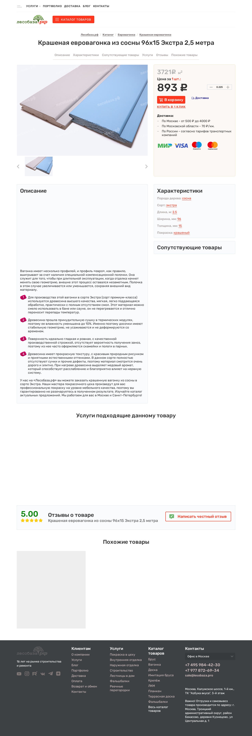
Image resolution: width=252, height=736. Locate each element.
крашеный (182, 233)
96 (179, 219)
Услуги (76, 660)
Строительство (121, 670)
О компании (80, 654)
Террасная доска (161, 696)
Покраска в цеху (122, 654)
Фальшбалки (119, 681)
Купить (171, 107)
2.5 (174, 212)
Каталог (76, 19)
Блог (87, 6)
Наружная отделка (124, 665)
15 (180, 226)
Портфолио (52, 6)
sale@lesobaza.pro (199, 675)
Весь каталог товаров (158, 709)
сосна (186, 198)
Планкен (154, 691)
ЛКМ (151, 686)
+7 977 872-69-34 (202, 670)
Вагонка (154, 664)
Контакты (101, 6)
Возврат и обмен (84, 686)
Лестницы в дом (122, 676)
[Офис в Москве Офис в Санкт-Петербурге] (210, 657)
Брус (152, 659)
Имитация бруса (161, 675)
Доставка (72, 6)
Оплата (76, 681)
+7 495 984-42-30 (202, 664)
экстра (171, 205)
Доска (153, 670)
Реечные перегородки (120, 688)
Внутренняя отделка (126, 660)
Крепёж (154, 680)
